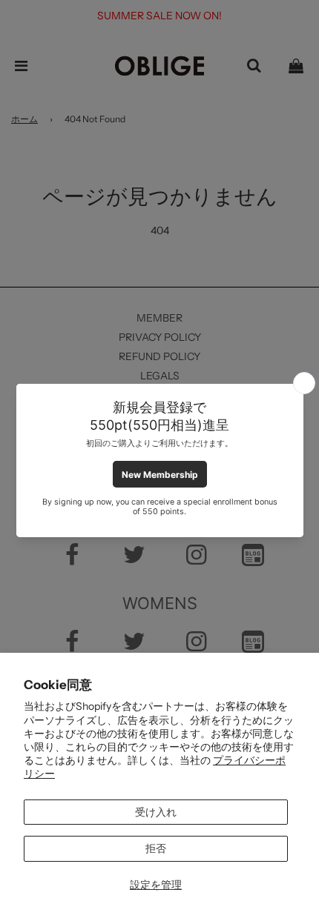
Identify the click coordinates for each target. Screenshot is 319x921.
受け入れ (156, 812)
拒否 (155, 848)
